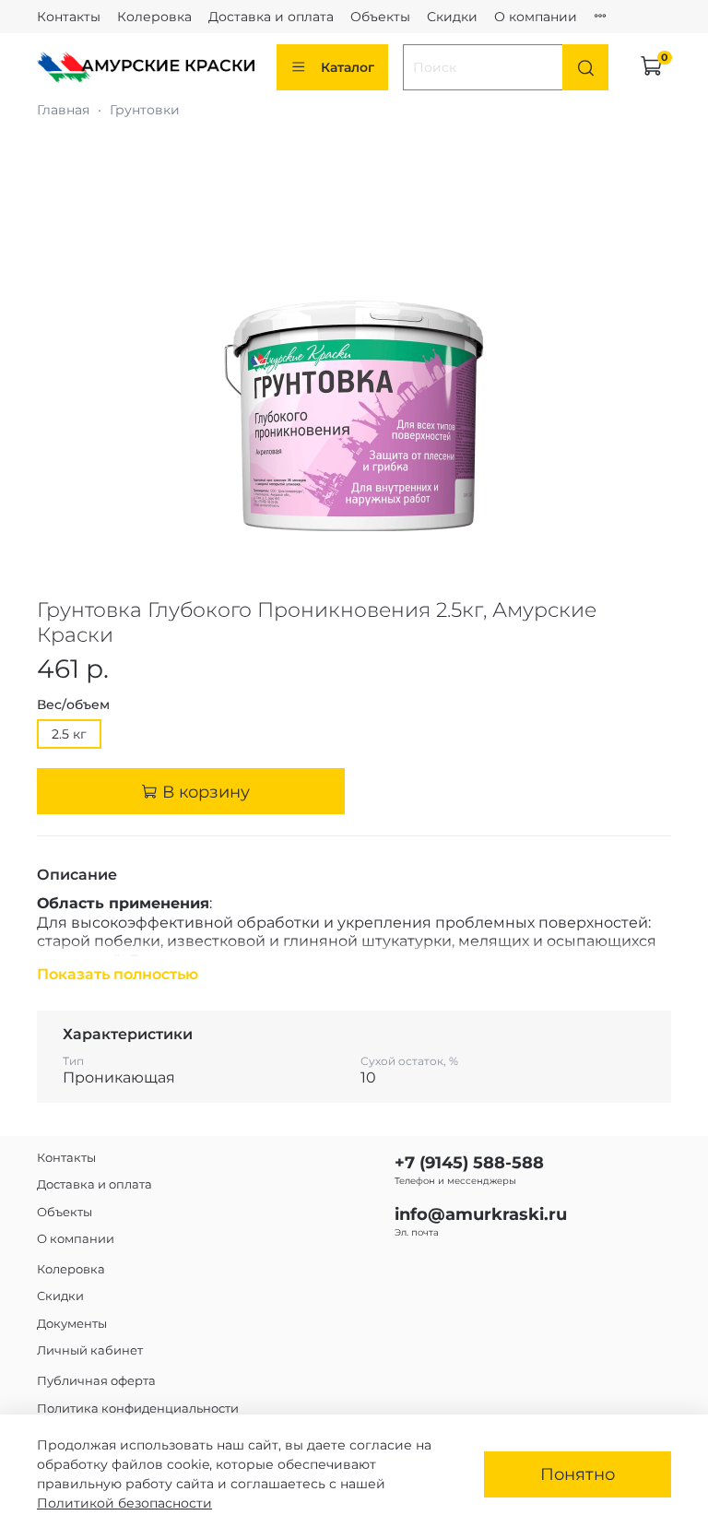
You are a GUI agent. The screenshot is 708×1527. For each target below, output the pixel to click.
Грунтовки (145, 109)
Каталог (347, 67)
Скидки (452, 16)
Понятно (577, 1474)
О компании (535, 16)
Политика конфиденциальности (138, 1408)
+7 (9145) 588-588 (469, 1162)
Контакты (68, 16)
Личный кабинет (90, 1350)
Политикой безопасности (124, 1503)
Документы (72, 1324)
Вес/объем (73, 705)
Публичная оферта (96, 1381)
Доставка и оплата (271, 16)
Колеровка (154, 16)
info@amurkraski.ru (481, 1214)
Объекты (380, 16)
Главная (63, 109)
